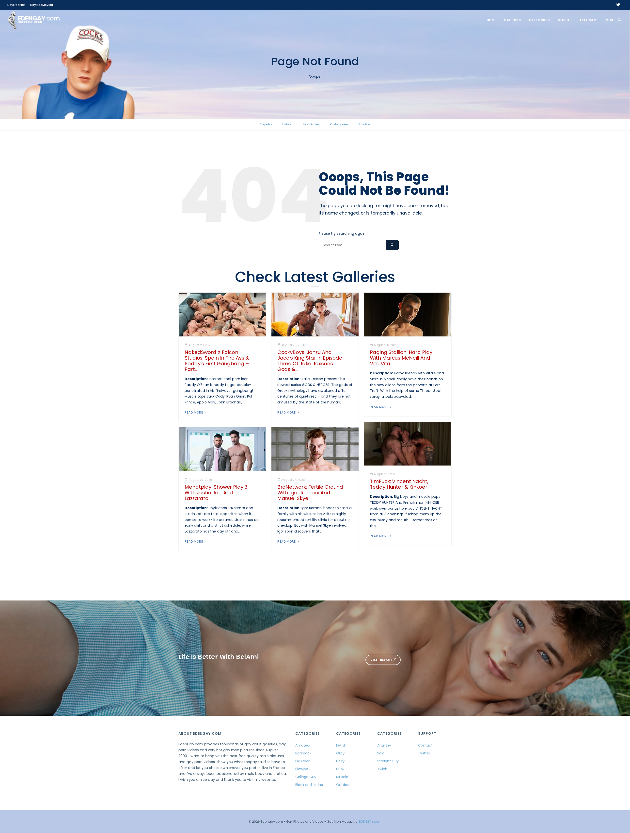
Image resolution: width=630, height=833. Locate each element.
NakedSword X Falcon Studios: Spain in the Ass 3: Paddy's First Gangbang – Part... (217, 361)
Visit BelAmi (381, 660)
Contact (425, 745)
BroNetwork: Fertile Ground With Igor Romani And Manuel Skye (310, 492)
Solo (380, 753)
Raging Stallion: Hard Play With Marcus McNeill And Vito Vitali (401, 358)
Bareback (303, 753)
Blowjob (301, 768)
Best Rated (311, 124)
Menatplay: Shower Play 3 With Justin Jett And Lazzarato (216, 492)
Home (491, 20)
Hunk (340, 768)
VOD (609, 20)
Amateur (303, 745)
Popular (266, 124)
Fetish (341, 745)
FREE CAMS (589, 20)
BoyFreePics (16, 5)
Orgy (340, 753)
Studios (565, 20)
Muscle (342, 776)
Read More (194, 412)
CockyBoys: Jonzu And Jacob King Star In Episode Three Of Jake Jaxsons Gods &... (309, 361)
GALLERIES (512, 20)
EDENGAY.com (370, 821)
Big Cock (302, 761)
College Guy (305, 776)
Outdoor (343, 784)
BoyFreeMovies (41, 5)
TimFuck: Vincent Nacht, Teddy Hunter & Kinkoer (399, 484)
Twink (382, 768)
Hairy (340, 761)
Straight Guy (388, 761)
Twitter (424, 753)
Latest (287, 124)
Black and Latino (309, 784)
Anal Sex (384, 745)
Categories (540, 20)
